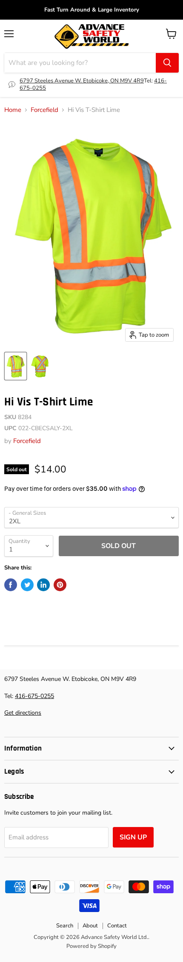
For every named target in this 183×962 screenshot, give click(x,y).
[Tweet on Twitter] (27, 584)
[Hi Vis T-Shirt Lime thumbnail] (15, 366)
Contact (117, 926)
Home (12, 110)
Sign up (133, 837)
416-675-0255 (34, 696)
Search (64, 926)
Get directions (22, 713)
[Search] (167, 63)
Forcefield (44, 110)
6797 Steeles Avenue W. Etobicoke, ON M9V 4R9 (82, 81)
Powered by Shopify (91, 946)
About (90, 926)
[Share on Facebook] (10, 584)
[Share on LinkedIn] (43, 584)
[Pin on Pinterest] (60, 584)
